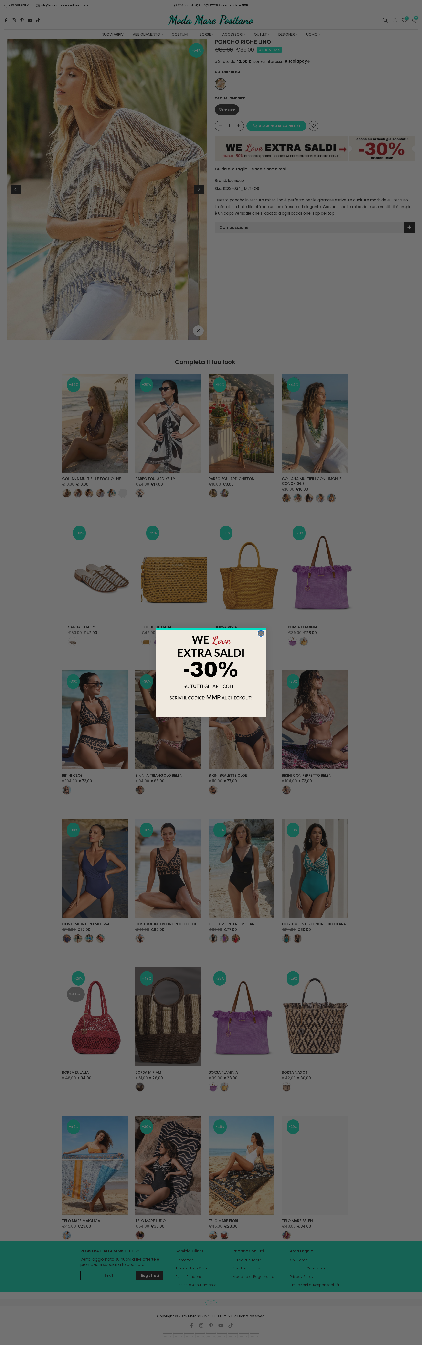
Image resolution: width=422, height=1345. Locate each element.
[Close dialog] (261, 633)
